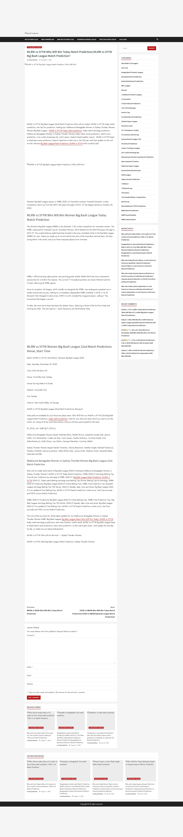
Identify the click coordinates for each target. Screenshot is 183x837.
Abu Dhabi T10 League (129, 63)
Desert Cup (125, 112)
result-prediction (32, 60)
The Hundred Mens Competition (133, 197)
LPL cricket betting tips (130, 152)
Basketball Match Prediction (132, 81)
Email (29, 675)
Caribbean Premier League (86, 39)
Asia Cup (124, 68)
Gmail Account (127, 126)
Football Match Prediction (131, 117)
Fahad (123, 309)
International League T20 (131, 139)
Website (30, 684)
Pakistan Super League (107, 39)
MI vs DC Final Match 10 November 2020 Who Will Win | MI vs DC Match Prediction (138, 333)
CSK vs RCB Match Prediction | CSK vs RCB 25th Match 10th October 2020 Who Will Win (138, 343)
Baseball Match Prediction (131, 77)
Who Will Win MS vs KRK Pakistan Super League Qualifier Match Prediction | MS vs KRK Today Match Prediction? (138, 322)
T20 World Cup (126, 188)
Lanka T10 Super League (130, 148)
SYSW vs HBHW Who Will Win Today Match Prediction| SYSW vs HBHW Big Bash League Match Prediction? (93, 612)
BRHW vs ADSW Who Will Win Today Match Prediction (44, 610)
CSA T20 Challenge (128, 108)
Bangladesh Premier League (132, 72)
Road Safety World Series (131, 170)
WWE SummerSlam (47, 39)
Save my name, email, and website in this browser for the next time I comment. (57, 692)
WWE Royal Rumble (128, 215)
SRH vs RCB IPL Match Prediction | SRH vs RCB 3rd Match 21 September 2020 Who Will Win (137, 353)
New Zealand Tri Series (130, 161)
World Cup (125, 202)
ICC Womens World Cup (130, 135)
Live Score (123, 39)
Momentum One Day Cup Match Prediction (137, 157)
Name (30, 667)
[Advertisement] (91, 15)
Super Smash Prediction (130, 179)
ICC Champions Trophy (130, 130)
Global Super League (129, 121)
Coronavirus (126, 99)
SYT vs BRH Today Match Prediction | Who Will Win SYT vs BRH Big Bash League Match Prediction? (138, 312)
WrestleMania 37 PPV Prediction (133, 206)
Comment (31, 635)
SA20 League (126, 175)
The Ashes (125, 193)
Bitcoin (124, 90)
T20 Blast (125, 184)
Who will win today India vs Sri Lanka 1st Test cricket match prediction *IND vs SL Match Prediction (40, 735)
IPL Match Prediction (129, 144)
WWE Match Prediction (65, 39)
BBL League (125, 86)
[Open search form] (157, 39)
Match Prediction (31, 39)
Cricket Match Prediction (34, 47)
